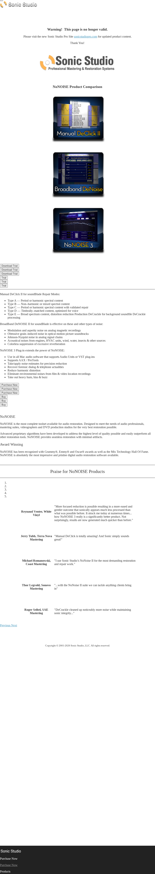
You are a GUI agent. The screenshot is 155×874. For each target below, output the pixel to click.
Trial (4, 277)
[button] (5, 625)
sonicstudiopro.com (85, 36)
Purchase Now (9, 384)
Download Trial (10, 265)
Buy (4, 396)
